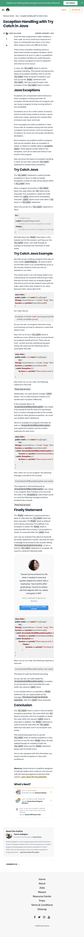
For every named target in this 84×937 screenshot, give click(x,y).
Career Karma (37, 837)
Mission (42, 892)
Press (42, 900)
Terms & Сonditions (42, 904)
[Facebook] (35, 917)
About (42, 883)
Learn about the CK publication (34, 777)
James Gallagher (15, 33)
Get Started (70, 3)
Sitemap (42, 909)
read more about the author (29, 852)
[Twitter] (39, 917)
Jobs (42, 887)
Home (42, 879)
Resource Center (42, 896)
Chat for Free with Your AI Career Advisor (34, 608)
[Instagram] (44, 917)
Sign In (63, 10)
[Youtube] (49, 917)
